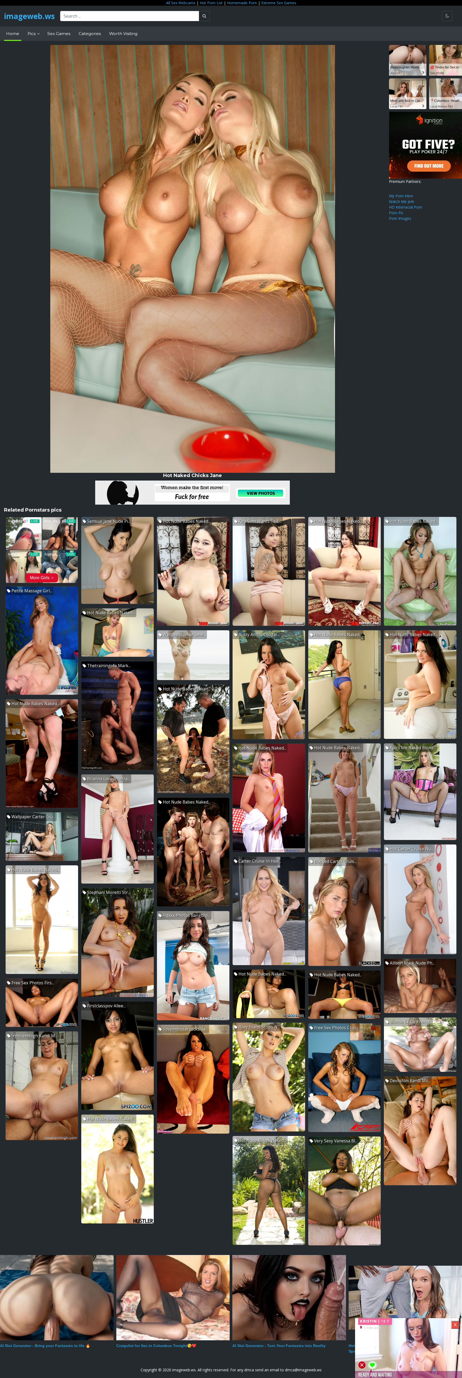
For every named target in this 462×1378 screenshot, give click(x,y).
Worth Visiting (123, 33)
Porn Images (400, 218)
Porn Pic (396, 212)
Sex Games (58, 33)
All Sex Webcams (180, 2)
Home (12, 33)
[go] (204, 16)
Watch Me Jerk (401, 201)
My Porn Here (401, 195)
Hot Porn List (211, 2)
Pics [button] (32, 33)
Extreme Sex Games (278, 2)
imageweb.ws (29, 16)
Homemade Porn (242, 2)
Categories (90, 33)
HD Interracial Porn (405, 207)
